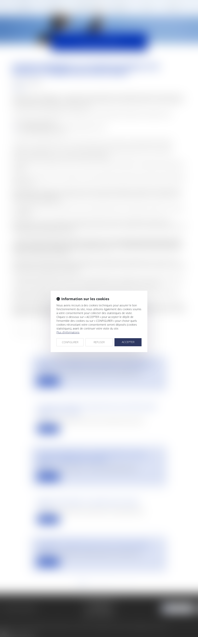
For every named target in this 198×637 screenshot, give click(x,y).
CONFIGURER (70, 342)
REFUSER (99, 342)
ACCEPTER (128, 342)
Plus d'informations (67, 332)
